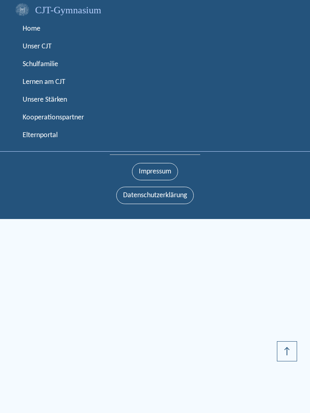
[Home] (22, 9)
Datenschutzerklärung (155, 195)
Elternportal (40, 135)
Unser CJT (37, 46)
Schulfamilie (40, 64)
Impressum (155, 171)
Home (31, 28)
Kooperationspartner (53, 117)
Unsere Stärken (45, 99)
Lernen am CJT (44, 82)
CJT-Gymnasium (68, 10)
